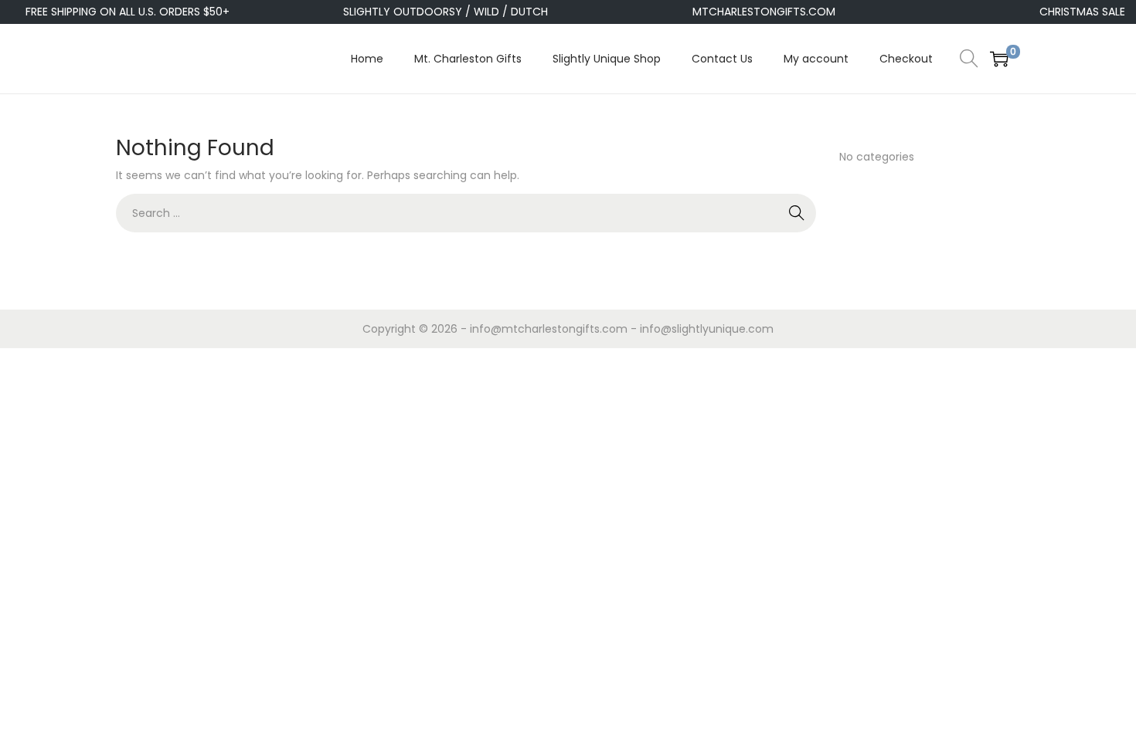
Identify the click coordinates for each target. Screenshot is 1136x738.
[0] (999, 58)
